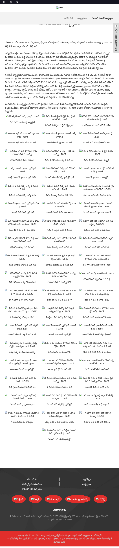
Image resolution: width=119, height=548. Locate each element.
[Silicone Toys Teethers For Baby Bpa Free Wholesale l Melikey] (96, 292)
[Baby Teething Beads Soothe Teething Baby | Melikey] (22, 344)
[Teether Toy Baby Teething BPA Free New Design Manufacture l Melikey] (59, 292)
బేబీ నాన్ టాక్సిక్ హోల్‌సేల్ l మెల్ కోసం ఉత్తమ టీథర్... (97, 265)
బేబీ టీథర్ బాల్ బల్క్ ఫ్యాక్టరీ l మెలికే (22, 122)
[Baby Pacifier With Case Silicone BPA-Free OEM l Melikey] (22, 292)
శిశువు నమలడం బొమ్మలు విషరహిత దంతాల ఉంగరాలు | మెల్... (22, 422)
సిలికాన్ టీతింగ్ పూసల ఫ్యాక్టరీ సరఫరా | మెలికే (96, 160)
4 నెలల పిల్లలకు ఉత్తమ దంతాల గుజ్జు (61, 538)
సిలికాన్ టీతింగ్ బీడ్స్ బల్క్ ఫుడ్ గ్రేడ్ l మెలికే (22, 195)
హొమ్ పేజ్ (68, 18)
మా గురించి (32, 479)
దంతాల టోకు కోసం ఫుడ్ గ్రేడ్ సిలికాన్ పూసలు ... (22, 369)
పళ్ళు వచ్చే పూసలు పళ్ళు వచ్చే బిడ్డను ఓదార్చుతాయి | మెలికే (22, 352)
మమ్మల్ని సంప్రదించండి (32, 483)
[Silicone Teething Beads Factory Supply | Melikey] (96, 152)
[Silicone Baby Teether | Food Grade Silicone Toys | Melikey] (59, 397)
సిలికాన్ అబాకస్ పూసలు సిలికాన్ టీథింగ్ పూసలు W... (97, 212)
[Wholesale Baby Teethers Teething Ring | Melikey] (96, 273)
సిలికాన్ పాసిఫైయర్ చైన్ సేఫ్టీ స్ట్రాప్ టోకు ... (59, 125)
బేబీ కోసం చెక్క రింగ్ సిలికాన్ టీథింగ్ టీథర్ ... (22, 247)
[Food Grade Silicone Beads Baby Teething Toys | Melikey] (59, 379)
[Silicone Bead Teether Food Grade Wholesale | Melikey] (22, 205)
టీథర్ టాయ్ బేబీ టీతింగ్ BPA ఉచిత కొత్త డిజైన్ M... (59, 300)
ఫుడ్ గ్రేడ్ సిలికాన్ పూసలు (33, 538)
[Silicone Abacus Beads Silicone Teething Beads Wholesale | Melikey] (96, 205)
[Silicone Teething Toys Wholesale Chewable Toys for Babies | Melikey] (22, 309)
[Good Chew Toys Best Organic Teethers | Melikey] (96, 397)
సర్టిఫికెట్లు (87, 479)
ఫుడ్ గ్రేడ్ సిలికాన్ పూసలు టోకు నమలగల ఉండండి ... (22, 230)
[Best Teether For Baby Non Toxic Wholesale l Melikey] (96, 257)
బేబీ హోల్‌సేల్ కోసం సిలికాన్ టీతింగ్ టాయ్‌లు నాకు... (22, 160)
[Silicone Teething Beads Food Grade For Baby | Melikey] (59, 170)
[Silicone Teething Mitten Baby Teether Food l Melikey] (22, 327)
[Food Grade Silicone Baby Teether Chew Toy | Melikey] (22, 379)
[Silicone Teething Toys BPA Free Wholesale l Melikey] (59, 274)
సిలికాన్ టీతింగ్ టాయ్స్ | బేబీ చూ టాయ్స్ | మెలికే (59, 160)
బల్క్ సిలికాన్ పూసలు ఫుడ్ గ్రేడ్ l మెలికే (22, 177)
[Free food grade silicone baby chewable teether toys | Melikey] (59, 362)
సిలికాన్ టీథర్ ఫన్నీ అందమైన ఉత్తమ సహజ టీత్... (22, 404)
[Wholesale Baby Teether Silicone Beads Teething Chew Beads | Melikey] (96, 344)
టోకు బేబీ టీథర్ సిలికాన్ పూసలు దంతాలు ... (97, 352)
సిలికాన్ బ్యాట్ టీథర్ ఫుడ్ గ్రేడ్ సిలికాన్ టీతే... (59, 230)
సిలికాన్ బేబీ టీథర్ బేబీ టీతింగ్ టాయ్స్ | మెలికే (97, 422)
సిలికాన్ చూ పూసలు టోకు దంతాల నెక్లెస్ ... (59, 352)
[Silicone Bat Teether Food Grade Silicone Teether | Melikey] (59, 222)
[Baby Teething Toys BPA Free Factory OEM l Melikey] (22, 274)
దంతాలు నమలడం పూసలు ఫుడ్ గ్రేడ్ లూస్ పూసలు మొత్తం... (97, 195)
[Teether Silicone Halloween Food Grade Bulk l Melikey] (22, 257)
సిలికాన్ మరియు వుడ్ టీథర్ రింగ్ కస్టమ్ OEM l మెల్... (59, 265)
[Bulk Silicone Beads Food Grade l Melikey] (22, 170)
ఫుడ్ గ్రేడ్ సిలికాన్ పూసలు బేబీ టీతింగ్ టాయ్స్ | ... (59, 387)
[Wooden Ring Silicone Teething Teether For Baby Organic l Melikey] (22, 240)
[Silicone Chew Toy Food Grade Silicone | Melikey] (59, 327)
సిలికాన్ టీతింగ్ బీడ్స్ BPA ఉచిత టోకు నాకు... (59, 212)
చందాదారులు (59, 509)
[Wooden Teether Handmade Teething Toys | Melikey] (59, 414)
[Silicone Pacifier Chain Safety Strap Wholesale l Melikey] (59, 117)
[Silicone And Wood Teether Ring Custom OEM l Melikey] (59, 257)
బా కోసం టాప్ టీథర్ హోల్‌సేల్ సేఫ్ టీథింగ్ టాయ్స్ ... (96, 125)
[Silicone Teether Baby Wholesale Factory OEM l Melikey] (96, 240)
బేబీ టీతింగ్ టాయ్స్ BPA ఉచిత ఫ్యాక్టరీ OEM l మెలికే (22, 282)
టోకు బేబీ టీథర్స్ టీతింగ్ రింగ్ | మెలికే (97, 279)
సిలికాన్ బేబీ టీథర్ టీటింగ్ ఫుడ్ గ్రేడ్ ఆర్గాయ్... (97, 230)
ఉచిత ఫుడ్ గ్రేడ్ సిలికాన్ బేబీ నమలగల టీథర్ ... (59, 369)
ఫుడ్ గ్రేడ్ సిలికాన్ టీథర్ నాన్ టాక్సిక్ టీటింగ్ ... (97, 387)
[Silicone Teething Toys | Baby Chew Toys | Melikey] (59, 152)
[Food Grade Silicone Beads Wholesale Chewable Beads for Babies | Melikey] (22, 222)
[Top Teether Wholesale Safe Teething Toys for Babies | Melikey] (96, 117)
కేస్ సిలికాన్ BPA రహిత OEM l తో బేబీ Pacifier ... (22, 300)
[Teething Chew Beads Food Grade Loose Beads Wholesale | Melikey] (96, 187)
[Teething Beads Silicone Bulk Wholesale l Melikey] (59, 135)
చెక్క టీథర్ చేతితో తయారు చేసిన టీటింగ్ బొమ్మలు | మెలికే (59, 422)
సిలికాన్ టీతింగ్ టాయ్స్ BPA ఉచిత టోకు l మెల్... (59, 282)
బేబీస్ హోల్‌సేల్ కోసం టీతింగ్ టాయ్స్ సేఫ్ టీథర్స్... (97, 369)
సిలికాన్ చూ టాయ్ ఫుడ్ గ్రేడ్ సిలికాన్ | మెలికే (59, 334)
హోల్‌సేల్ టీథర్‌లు (14, 538)
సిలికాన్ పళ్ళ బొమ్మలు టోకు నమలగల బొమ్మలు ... (22, 317)
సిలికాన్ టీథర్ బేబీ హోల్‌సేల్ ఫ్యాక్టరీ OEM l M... (97, 247)
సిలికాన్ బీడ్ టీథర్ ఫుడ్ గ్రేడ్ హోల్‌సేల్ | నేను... (22, 212)
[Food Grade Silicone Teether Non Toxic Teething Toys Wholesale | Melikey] (96, 379)
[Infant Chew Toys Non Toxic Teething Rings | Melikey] (22, 414)
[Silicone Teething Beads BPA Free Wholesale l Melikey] (59, 205)
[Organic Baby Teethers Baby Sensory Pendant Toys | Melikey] (59, 309)
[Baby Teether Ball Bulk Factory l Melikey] (22, 116)
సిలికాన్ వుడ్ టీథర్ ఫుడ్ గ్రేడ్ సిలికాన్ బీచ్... (59, 439)
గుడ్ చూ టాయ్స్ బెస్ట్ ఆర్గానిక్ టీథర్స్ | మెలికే (96, 404)
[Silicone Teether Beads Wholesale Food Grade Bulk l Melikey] (96, 309)
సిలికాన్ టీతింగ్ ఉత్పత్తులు (103, 18)
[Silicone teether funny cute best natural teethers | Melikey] (22, 397)
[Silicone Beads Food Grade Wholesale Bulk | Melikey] (96, 170)
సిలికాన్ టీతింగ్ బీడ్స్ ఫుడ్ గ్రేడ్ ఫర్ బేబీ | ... (59, 177)
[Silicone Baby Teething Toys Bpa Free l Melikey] (96, 135)
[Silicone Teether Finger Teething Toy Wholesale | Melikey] (96, 327)
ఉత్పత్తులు (82, 18)
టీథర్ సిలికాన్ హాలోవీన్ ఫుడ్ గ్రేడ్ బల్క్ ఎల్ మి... (22, 265)
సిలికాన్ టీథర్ (59, 541)
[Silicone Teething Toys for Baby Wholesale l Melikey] (22, 152)
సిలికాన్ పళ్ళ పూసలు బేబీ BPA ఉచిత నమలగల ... (59, 195)
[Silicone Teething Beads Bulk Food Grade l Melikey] (22, 187)
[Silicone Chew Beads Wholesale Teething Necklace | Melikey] (59, 344)
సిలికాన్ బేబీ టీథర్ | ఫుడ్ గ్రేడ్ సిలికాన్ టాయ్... (59, 404)
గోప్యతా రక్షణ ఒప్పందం (32, 488)
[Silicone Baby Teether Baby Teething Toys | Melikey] (96, 414)
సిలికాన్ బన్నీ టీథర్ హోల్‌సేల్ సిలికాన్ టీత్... (59, 247)
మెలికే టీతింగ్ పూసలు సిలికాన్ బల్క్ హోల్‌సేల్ (59, 142)
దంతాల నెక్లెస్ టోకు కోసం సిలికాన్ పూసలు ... (22, 142)
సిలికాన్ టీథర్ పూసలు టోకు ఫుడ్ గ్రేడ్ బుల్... (97, 317)
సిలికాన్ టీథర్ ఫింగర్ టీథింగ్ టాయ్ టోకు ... (96, 334)
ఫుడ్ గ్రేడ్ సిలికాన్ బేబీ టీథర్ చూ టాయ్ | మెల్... (22, 387)
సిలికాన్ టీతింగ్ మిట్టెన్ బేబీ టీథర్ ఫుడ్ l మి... (22, 334)
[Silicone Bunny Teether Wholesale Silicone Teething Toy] (59, 240)
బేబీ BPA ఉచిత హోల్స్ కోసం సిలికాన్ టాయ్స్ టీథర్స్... (96, 300)
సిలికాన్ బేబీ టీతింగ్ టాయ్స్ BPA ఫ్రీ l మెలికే (97, 142)
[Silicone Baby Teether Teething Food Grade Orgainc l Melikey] (96, 222)
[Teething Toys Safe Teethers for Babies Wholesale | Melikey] (96, 362)
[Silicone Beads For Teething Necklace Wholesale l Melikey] (22, 135)
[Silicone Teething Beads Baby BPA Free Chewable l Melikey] (59, 187)
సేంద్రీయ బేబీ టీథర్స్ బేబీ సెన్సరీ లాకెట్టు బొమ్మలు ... (59, 317)
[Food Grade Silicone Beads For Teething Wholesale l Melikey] (22, 362)
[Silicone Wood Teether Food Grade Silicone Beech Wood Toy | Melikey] (59, 432)
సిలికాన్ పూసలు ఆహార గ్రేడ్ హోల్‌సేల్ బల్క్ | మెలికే (96, 177)
